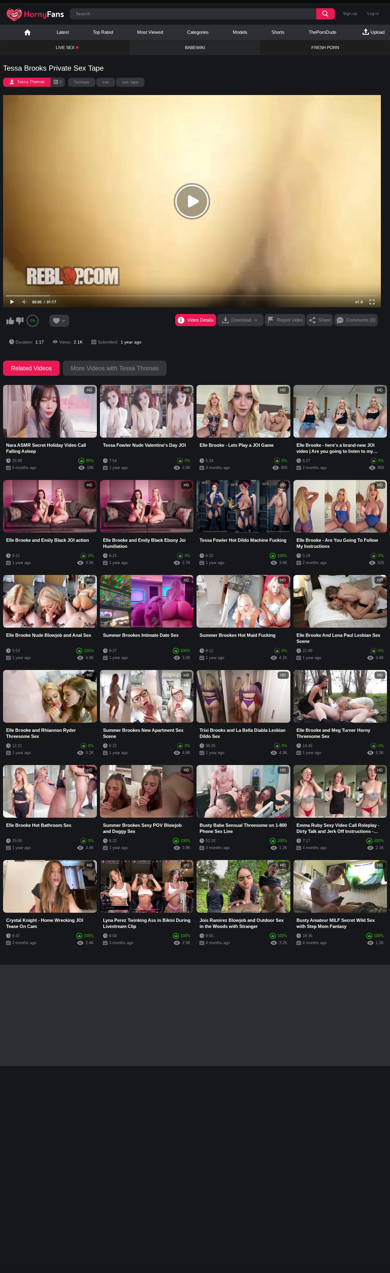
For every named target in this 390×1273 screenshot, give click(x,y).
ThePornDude (322, 32)
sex (105, 82)
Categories (198, 32)
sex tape (130, 82)
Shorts (278, 32)
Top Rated (103, 32)
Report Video (290, 320)
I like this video (10, 321)
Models (240, 32)
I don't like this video (19, 321)
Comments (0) (360, 320)
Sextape (81, 82)
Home (27, 32)
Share (325, 320)
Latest (63, 32)
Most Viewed (150, 32)
